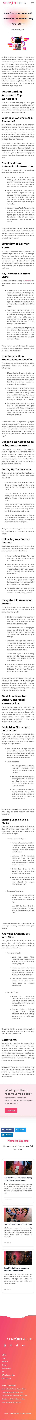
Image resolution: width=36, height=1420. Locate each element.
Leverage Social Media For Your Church (14, 1395)
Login (4, 1358)
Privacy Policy (6, 1378)
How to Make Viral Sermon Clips (12, 1392)
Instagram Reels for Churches (11, 1402)
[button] (7, 1130)
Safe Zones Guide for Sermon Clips (13, 1399)
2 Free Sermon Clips (8, 1375)
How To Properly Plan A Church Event (18, 1224)
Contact (4, 1365)
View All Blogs (6, 1368)
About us (5, 1362)
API (3, 1372)
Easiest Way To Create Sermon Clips (13, 1389)
